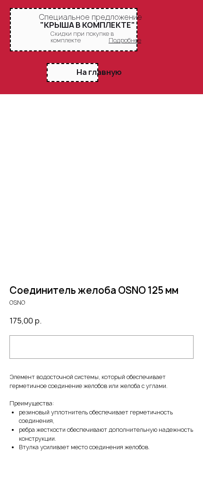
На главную (99, 72)
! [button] (151, 31)
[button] (125, 40)
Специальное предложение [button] (90, 17)
